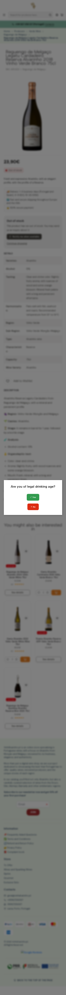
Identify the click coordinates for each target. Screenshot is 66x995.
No (34, 507)
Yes (34, 497)
